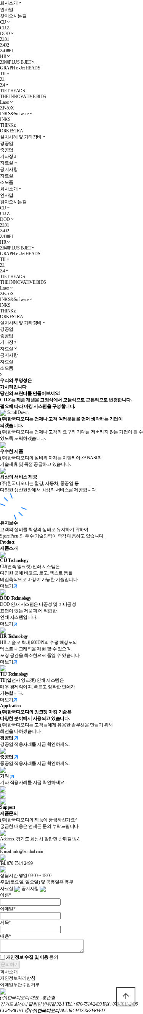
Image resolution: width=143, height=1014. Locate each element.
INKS (5, 119)
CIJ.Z (5, 28)
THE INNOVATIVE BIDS (23, 96)
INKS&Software (14, 113)
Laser (4, 102)
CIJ (3, 22)
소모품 (6, 182)
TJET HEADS (12, 90)
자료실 (6, 163)
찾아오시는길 (13, 16)
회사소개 (9, 3)
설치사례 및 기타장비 (21, 137)
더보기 (6, 586)
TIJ (3, 73)
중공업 (6, 150)
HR (3, 56)
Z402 (4, 45)
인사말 (6, 9)
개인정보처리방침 (17, 978)
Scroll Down (17, 412)
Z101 (4, 39)
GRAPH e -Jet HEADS (20, 68)
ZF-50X (7, 108)
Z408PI (6, 50)
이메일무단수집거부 (20, 984)
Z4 (2, 85)
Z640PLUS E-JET (15, 62)
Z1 (2, 79)
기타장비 (9, 156)
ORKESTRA (11, 131)
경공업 (6, 143)
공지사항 (9, 169)
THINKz (7, 125)
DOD (5, 33)
